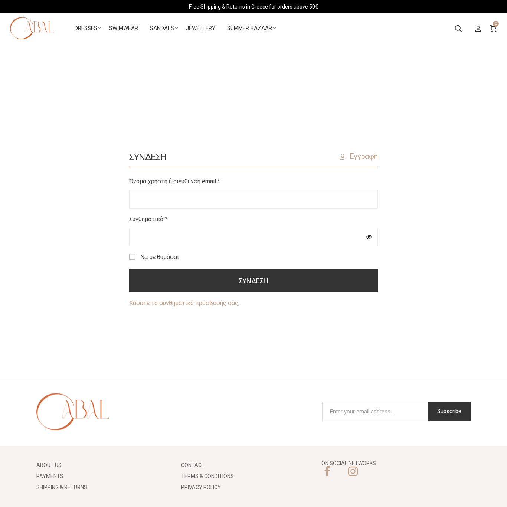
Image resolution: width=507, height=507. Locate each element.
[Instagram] (353, 471)
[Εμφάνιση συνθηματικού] (369, 237)
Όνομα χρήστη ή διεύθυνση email (189, 180)
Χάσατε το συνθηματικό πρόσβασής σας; (184, 303)
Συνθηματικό (162, 218)
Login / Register (478, 28)
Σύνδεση (253, 281)
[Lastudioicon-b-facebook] (327, 471)
